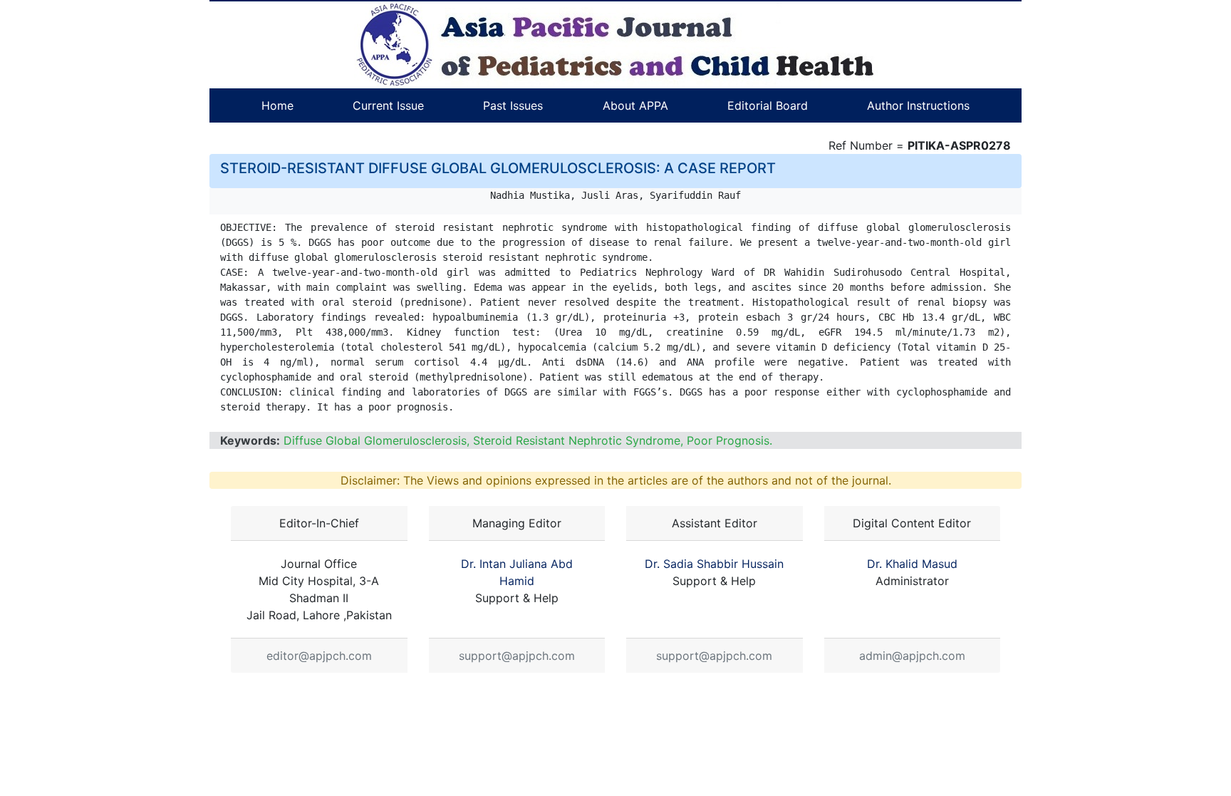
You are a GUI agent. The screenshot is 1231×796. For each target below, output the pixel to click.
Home (277, 105)
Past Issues (513, 105)
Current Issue (388, 105)
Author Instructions (918, 105)
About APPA (635, 105)
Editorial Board (767, 105)
